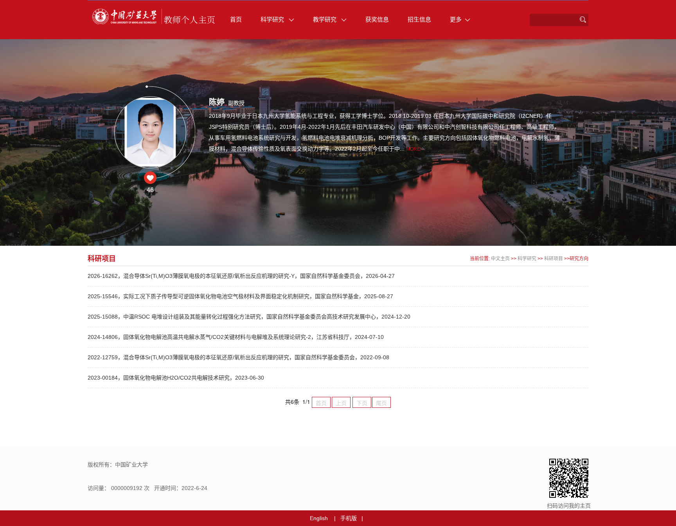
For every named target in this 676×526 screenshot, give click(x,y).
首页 (236, 19)
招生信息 (419, 19)
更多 (456, 19)
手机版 (348, 518)
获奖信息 (377, 19)
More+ (414, 149)
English (319, 518)
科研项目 (553, 258)
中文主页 (500, 258)
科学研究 (273, 19)
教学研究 (325, 19)
